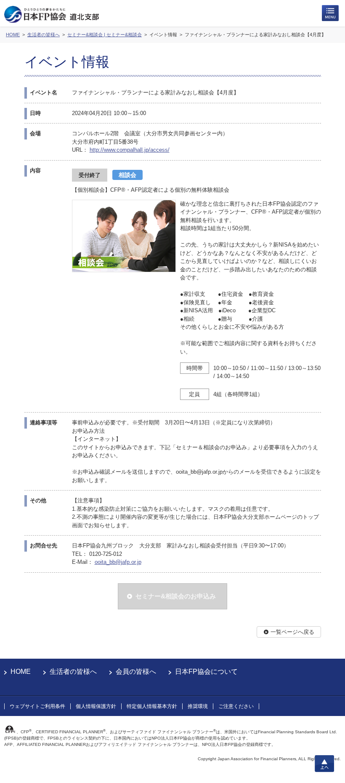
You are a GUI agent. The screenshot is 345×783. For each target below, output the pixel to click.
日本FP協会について (206, 671)
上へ (324, 763)
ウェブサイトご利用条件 (37, 706)
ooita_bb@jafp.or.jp (118, 562)
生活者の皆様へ (73, 671)
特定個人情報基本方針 (152, 706)
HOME (21, 671)
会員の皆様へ (136, 671)
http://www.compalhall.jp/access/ (130, 150)
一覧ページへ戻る (292, 632)
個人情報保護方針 (96, 706)
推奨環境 (198, 706)
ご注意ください (236, 706)
